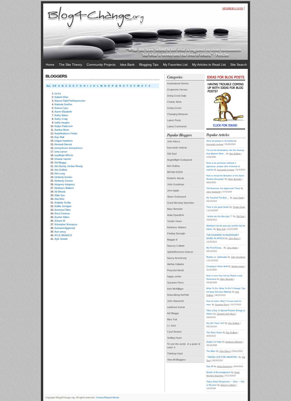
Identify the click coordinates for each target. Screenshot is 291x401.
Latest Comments (177, 126)
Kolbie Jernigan (63, 206)
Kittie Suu (60, 195)
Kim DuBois (61, 169)
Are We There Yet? (215, 323)
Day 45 (209, 366)
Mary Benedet (175, 209)
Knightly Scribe (63, 202)
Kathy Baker (61, 115)
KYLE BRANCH (63, 235)
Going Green (174, 108)
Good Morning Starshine (180, 202)
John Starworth (175, 301)
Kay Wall (59, 137)
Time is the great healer (217, 207)
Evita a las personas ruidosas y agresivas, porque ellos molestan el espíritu (223, 166)
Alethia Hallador (175, 264)
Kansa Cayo (61, 108)
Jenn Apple (173, 190)
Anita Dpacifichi (175, 215)
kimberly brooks (63, 177)
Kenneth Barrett (63, 144)
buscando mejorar (177, 147)
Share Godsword (176, 196)
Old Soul (171, 153)
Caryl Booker (174, 331)
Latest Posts (174, 120)
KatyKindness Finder (66, 133)
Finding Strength (176, 233)
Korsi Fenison (62, 213)
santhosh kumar (176, 307)
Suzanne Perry (175, 282)
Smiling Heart (174, 337)
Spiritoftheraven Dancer (180, 252)
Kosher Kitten (62, 217)
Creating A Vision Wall (217, 266)
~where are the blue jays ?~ (219, 216)
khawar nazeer (63, 159)
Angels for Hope (214, 342)
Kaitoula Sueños (63, 104)
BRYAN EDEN (175, 172)
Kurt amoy (60, 231)
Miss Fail (172, 319)
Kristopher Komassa (66, 224)
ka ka (58, 93)
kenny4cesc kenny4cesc (69, 148)
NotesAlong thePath (178, 294)
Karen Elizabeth (63, 111)
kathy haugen (62, 122)
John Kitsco (173, 141)
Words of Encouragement (218, 372)
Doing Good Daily (176, 95)
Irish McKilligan (175, 288)
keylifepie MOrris (64, 155)
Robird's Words (175, 178)
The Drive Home (214, 332)
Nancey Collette (176, 245)
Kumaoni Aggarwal (65, 228)
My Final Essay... (214, 248)
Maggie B (172, 239)
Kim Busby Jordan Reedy (69, 166)
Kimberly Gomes (64, 180)
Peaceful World (175, 270)
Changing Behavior (177, 114)
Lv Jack (171, 325)
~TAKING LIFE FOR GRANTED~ (222, 357)
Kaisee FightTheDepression (70, 100)
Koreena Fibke (63, 209)
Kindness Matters (64, 188)
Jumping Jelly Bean (226, 314)
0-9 (54, 86)
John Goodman (175, 184)
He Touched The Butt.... (217, 198)
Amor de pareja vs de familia (219, 141)
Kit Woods (60, 191)
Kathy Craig (61, 119)
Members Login (232, 8)
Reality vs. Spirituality (216, 257)
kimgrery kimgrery (65, 184)
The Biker (211, 351)
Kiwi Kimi (59, 199)
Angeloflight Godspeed (179, 159)
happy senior (174, 276)
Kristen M (60, 220)
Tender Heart (174, 221)
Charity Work (174, 101)
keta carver (61, 151)
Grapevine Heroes (177, 89)
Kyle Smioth (61, 239)
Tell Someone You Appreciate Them (223, 188)
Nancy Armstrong (176, 258)
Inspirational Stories (178, 83)
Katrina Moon (62, 129)
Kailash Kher (61, 97)
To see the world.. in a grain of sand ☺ (183, 346)
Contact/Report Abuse (107, 397)
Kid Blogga (60, 162)
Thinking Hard (175, 353)
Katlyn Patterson (64, 126)
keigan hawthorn (64, 140)
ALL (48, 86)
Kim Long (60, 173)
